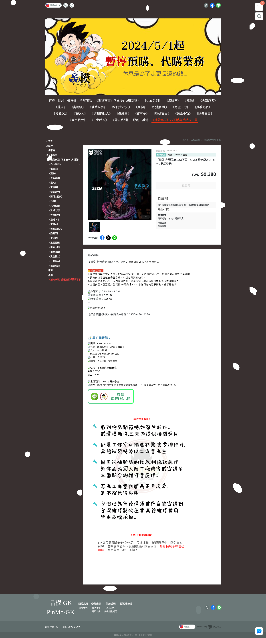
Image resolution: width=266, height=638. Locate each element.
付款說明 (111, 604)
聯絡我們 (83, 608)
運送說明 (110, 608)
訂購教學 (96, 608)
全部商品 (96, 604)
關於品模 (83, 604)
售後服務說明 (110, 611)
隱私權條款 (126, 604)
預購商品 (161, 154)
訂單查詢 (96, 611)
